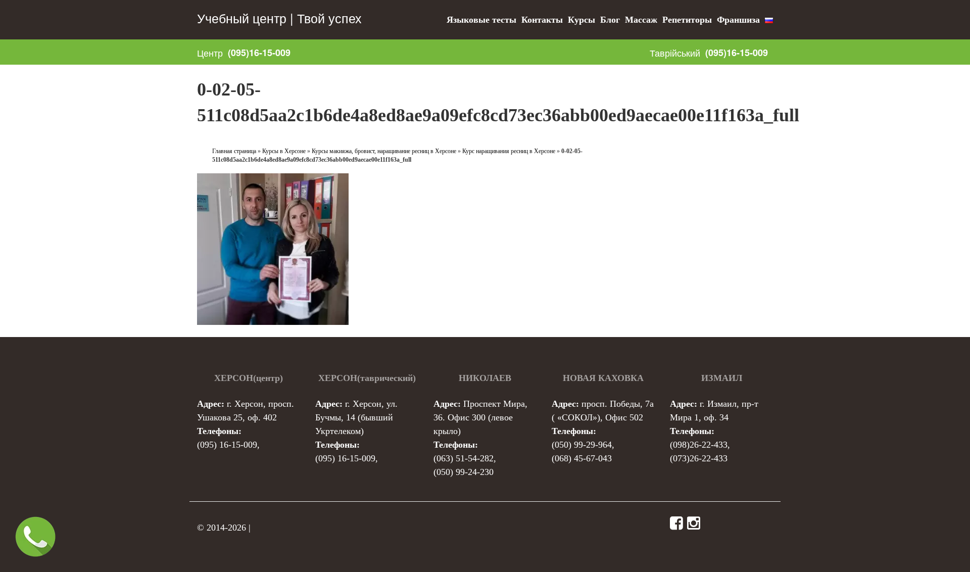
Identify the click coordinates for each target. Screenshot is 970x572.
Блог (610, 20)
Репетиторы (687, 20)
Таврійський (675, 52)
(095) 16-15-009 (227, 445)
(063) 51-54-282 (463, 458)
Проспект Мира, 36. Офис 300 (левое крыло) (480, 417)
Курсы (581, 20)
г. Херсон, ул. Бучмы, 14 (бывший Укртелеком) (356, 417)
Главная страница (234, 151)
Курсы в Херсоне (284, 151)
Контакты (542, 20)
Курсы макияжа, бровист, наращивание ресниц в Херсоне (384, 151)
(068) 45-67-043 (582, 458)
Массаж (641, 20)
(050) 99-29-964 (582, 445)
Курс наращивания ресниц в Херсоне (508, 151)
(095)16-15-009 (259, 52)
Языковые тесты (481, 20)
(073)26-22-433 (699, 458)
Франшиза (738, 20)
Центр (210, 52)
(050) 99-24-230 (463, 472)
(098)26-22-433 (699, 445)
